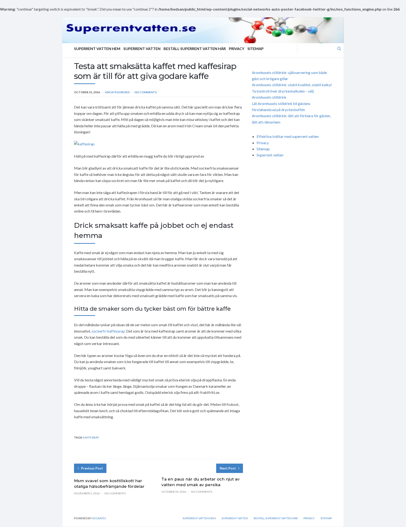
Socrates (99, 518)
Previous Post (92, 468)
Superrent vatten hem (97, 48)
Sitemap (255, 48)
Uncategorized (117, 92)
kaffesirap (91, 437)
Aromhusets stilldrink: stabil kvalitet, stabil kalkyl (292, 84)
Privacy (236, 48)
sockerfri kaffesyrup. (108, 331)
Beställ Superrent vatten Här (195, 48)
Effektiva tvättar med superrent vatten (288, 136)
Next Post (228, 468)
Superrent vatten (141, 48)
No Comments (146, 92)
